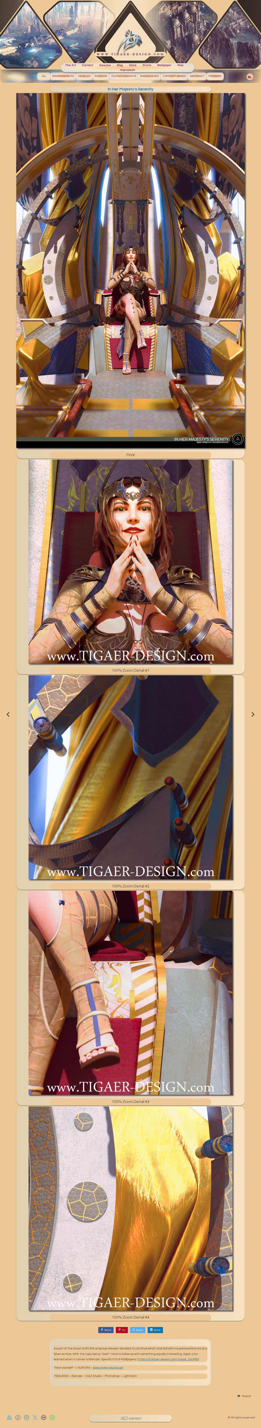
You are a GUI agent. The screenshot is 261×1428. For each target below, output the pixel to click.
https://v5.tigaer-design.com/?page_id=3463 (168, 1359)
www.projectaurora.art (108, 1367)
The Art (70, 65)
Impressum (127, 70)
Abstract (197, 76)
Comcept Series (174, 76)
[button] (244, 1396)
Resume (105, 65)
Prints (147, 65)
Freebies (215, 76)
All (44, 76)
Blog (120, 65)
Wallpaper (164, 65)
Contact (87, 65)
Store (133, 65)
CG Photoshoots (123, 76)
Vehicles (84, 76)
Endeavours (149, 76)
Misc (181, 65)
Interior (101, 76)
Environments (63, 76)
